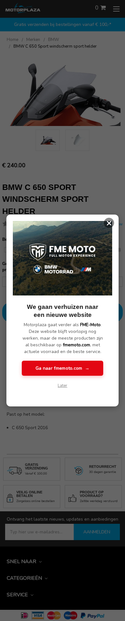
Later (62, 386)
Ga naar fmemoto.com (62, 368)
